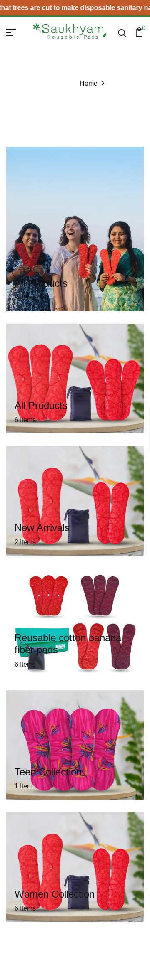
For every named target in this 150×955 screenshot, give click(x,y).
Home (89, 83)
